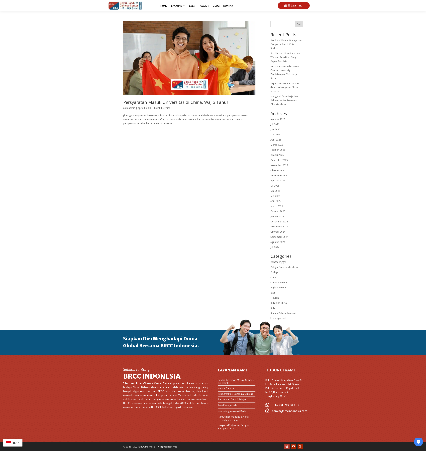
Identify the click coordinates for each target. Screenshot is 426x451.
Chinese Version (279, 282)
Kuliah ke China (162, 107)
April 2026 (275, 139)
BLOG (216, 6)
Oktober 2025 (277, 170)
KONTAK (228, 6)
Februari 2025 (277, 211)
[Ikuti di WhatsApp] (300, 446)
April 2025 (275, 200)
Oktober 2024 (277, 231)
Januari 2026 (277, 154)
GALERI (204, 6)
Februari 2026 (277, 149)
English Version (278, 287)
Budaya (274, 272)
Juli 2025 (274, 185)
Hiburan (274, 297)
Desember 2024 (279, 221)
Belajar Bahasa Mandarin (284, 267)
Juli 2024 (274, 247)
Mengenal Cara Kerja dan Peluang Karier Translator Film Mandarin (284, 100)
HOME (163, 6)
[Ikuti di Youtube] (293, 446)
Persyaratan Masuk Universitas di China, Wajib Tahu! (175, 102)
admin (131, 107)
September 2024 (279, 236)
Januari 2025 (277, 216)
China (273, 277)
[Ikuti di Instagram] (287, 446)
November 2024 (279, 226)
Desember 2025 (279, 160)
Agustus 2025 (277, 180)
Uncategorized (278, 318)
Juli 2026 (274, 124)
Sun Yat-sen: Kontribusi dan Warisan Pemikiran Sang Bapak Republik (285, 57)
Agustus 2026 (277, 119)
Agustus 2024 (277, 242)
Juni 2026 (275, 129)
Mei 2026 (275, 134)
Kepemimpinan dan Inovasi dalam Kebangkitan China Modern (285, 87)
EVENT (193, 6)
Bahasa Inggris (278, 261)
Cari (299, 24)
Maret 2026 (276, 144)
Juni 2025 (275, 190)
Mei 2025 (275, 196)
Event (273, 292)
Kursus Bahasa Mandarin (283, 313)
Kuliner (274, 308)
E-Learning (295, 5)
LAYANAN (176, 6)
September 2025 (279, 175)
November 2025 (279, 165)
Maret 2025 (276, 206)
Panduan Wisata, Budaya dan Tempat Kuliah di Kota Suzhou (286, 44)
